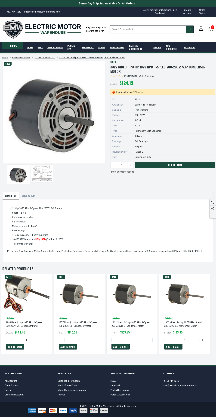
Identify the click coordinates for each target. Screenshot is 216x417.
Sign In (8, 390)
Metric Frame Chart (67, 385)
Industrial (115, 385)
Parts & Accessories (120, 394)
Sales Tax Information (69, 381)
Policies (61, 394)
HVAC (113, 381)
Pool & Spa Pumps (120, 390)
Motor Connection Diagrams (72, 390)
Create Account (187, 12)
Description (10, 195)
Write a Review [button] (146, 76)
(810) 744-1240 (171, 381)
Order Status (202, 12)
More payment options (122, 171)
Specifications (28, 195)
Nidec (113, 62)
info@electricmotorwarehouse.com (181, 385)
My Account (11, 381)
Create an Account (14, 394)
